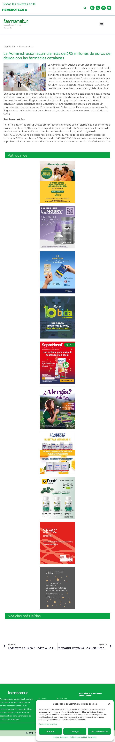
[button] (109, 703)
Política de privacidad (78, 737)
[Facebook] (92, 8)
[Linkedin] (109, 8)
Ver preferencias (99, 731)
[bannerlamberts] (57, 182)
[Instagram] (103, 8)
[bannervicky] (57, 588)
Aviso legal (92, 737)
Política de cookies (60, 737)
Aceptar (50, 731)
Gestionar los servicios (48, 724)
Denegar (75, 731)
